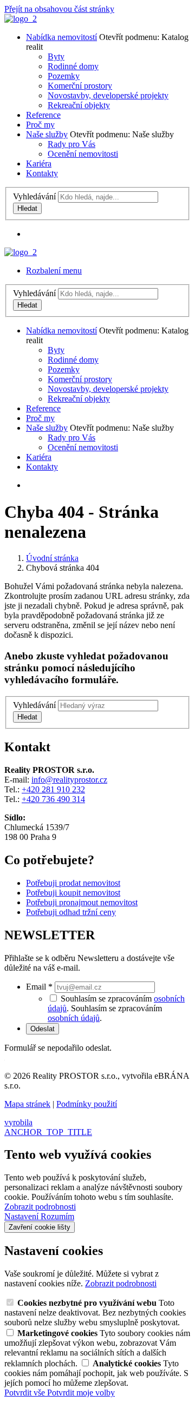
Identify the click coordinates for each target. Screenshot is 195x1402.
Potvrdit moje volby (81, 1392)
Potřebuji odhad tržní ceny (71, 912)
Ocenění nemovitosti (83, 153)
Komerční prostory (80, 85)
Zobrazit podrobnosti (40, 1206)
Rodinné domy (73, 66)
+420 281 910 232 (53, 789)
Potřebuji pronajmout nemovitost (82, 902)
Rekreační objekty (79, 105)
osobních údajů (74, 1018)
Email (39, 986)
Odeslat (42, 1029)
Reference (43, 114)
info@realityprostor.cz (69, 779)
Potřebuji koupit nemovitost (73, 892)
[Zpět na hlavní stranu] (20, 18)
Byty (56, 56)
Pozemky (64, 76)
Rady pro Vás (71, 144)
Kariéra (38, 163)
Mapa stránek (27, 1104)
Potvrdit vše (25, 1392)
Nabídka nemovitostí (61, 37)
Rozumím (57, 1216)
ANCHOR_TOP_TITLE (48, 1132)
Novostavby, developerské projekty (108, 95)
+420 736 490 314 (53, 799)
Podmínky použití (86, 1104)
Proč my (40, 124)
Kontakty (42, 173)
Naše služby (47, 134)
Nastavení (22, 1216)
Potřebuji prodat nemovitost (73, 882)
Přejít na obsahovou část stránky (59, 9)
